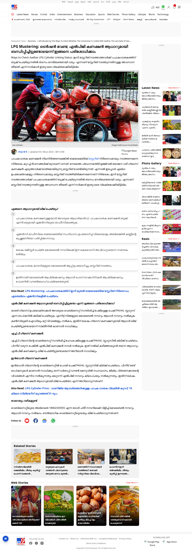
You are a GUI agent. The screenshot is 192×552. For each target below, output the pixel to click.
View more (131, 482)
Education (91, 14)
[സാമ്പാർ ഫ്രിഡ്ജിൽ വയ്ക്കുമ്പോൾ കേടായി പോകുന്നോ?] (124, 487)
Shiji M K (23, 151)
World (152, 14)
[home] (12, 14)
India (52, 14)
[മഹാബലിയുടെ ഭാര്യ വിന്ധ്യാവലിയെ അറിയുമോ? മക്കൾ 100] (26, 487)
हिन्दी (64, 2)
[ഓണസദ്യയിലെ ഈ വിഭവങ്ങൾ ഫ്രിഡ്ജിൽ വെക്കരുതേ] (59, 487)
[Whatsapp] (162, 7)
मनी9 (119, 2)
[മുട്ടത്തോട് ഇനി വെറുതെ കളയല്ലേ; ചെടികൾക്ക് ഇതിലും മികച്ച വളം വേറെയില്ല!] (91, 487)
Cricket (43, 14)
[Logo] (14, 7)
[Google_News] (44, 420)
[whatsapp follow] (53, 420)
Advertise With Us (89, 538)
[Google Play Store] (152, 543)
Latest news (23, 14)
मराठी (89, 2)
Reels (145, 239)
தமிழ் (114, 2)
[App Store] (170, 543)
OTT (108, 19)
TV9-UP (126, 2)
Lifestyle (142, 14)
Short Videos (128, 19)
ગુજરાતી (96, 2)
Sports (101, 14)
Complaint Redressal (108, 538)
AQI (157, 7)
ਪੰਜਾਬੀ (108, 2)
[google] (130, 152)
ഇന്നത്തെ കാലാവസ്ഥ (42, 19)
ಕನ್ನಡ (77, 2)
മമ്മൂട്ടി (139, 19)
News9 (70, 2)
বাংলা (102, 2)
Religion (116, 19)
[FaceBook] (30, 543)
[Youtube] (27, 420)
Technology (163, 14)
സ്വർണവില (60, 19)
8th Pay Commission (95, 19)
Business (78, 14)
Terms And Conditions (96, 543)
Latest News (150, 88)
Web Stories (113, 14)
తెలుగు (83, 2)
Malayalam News (18, 41)
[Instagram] (41, 543)
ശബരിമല (163, 19)
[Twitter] (36, 543)
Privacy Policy (125, 538)
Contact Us (63, 538)
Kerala (34, 14)
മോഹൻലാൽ (150, 19)
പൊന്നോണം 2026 (22, 19)
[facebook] (35, 420)
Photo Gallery (128, 14)
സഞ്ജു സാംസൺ (76, 19)
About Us (74, 538)
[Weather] (153, 7)
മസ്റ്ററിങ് (93, 158)
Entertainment (64, 14)
